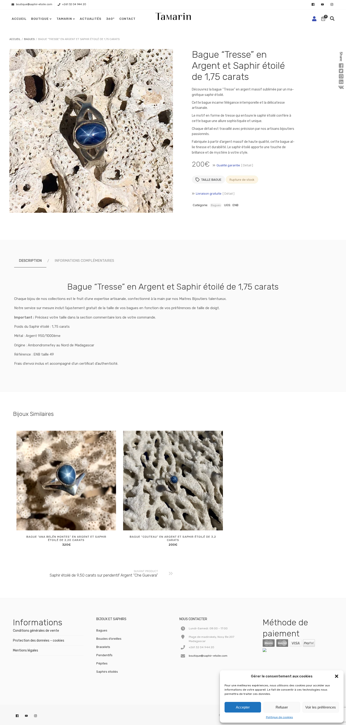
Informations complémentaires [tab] (84, 260)
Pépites (102, 663)
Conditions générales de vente (36, 631)
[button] (336, 676)
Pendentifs (104, 655)
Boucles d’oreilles (108, 638)
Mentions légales (25, 650)
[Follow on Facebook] (313, 5)
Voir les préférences (320, 707)
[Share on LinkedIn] (341, 82)
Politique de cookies (279, 717)
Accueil (19, 18)
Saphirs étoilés (107, 671)
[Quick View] (71, 525)
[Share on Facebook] (341, 66)
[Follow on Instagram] (332, 5)
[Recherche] (332, 18)
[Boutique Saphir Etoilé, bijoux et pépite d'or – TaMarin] (173, 15)
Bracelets (103, 647)
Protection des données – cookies (38, 641)
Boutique (40, 18)
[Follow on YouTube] (322, 5)
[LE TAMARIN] (274, 651)
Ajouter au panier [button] (60, 525)
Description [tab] (30, 260)
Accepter (243, 707)
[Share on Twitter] (341, 71)
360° (110, 18)
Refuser (282, 707)
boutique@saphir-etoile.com (34, 4)
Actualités (90, 18)
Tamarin (64, 18)
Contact (127, 18)
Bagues (29, 39)
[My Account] (314, 18)
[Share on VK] (341, 87)
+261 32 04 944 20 (74, 4)
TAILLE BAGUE (211, 179)
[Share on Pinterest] (341, 76)
